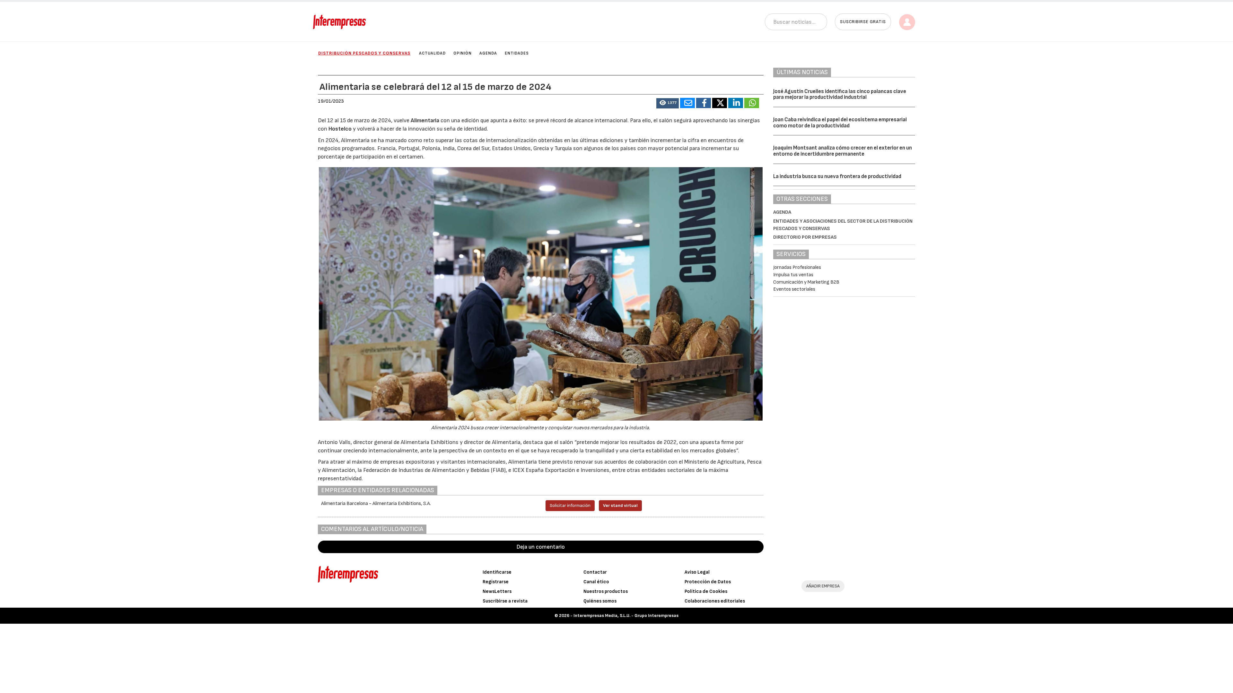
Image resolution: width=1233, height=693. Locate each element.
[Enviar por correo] (687, 103)
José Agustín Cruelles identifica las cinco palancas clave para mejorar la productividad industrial (839, 94)
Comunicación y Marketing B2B (806, 282)
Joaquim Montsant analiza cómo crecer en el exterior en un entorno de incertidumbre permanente (842, 151)
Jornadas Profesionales (797, 267)
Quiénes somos (599, 601)
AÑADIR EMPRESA (823, 586)
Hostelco (340, 128)
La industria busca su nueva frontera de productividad (837, 176)
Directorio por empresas (805, 237)
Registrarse (496, 582)
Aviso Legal (697, 572)
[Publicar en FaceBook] (703, 103)
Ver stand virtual (620, 505)
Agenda (488, 53)
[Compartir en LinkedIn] (735, 103)
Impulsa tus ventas (793, 275)
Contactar (595, 572)
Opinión (462, 53)
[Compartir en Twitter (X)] (719, 103)
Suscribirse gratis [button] (863, 21)
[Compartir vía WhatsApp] (751, 103)
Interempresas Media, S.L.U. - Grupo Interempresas (625, 615)
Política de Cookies (706, 591)
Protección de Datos (708, 582)
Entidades (517, 53)
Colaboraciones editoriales (715, 601)
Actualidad (432, 53)
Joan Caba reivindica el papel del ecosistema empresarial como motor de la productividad (840, 122)
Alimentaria (426, 120)
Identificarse (497, 572)
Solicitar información (570, 505)
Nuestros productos (605, 591)
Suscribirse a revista (505, 601)
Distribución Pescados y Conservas (364, 53)
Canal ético (596, 582)
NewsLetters (497, 591)
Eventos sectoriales (794, 289)
